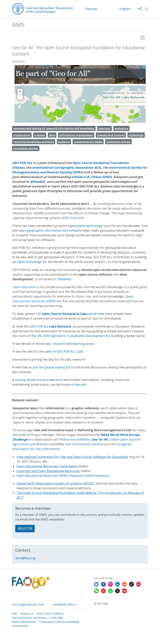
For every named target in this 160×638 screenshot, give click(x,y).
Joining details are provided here (39, 380)
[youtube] (124, 590)
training (39, 135)
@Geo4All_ (38, 181)
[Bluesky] (96, 584)
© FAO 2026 (101, 603)
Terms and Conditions (50, 613)
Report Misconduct (24, 622)
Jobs (15, 613)
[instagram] (110, 584)
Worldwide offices (64, 604)
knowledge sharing (25, 148)
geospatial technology (86, 226)
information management (76, 135)
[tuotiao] (138, 584)
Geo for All (100, 439)
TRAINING (64, 279)
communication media (88, 141)
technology (136, 135)
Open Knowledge (30, 262)
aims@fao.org (25, 558)
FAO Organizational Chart (28, 604)
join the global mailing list (51, 367)
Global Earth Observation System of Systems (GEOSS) (55, 483)
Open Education (24, 287)
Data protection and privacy (29, 617)
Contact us (27, 613)
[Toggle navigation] (142, 37)
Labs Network (60, 326)
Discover (91, 9)
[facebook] (103, 584)
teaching (78, 343)
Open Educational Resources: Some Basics (47, 466)
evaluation (121, 128)
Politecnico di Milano (75, 439)
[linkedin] (117, 584)
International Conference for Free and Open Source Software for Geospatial (72, 457)
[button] (145, 8)
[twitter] (117, 590)
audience (64, 141)
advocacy (104, 128)
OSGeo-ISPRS (101, 177)
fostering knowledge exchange (33, 141)
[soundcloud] (124, 584)
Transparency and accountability (58, 622)
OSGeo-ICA (81, 177)
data (52, 135)
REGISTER (25, 528)
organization (21, 135)
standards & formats (111, 135)
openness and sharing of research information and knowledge (53, 128)
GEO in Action (73, 218)
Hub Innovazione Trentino (84, 444)
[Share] (138, 8)
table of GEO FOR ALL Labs (64, 351)
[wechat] (96, 590)
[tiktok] (131, 584)
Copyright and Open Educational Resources (48, 471)
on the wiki (78, 384)
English (124, 9)
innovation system (119, 141)
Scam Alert (56, 617)
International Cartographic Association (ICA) (66, 167)
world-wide (73, 314)
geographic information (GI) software (54, 230)
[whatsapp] (110, 590)
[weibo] (103, 590)
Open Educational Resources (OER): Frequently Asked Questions (62, 475)
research (58, 343)
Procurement (20, 626)
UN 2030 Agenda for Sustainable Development (71, 336)
